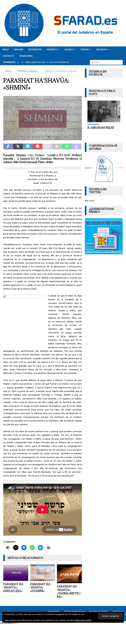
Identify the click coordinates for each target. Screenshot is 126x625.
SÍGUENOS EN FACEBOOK (97, 73)
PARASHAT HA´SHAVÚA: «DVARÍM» (40, 587)
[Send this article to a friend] (47, 147)
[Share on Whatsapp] (67, 147)
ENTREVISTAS (35, 49)
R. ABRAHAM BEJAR (100, 127)
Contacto (8, 56)
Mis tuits (89, 200)
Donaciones (25, 56)
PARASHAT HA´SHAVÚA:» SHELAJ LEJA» (13, 587)
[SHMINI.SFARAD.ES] (42, 138)
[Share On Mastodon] (77, 147)
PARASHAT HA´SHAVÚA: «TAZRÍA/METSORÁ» (69, 591)
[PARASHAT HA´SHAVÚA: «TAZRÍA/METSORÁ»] (69, 573)
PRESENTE (52, 49)
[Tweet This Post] (18, 147)
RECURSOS (101, 49)
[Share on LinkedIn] (28, 147)
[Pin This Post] (37, 147)
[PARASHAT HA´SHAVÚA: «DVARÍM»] (42, 572)
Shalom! (18, 49)
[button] (42, 118)
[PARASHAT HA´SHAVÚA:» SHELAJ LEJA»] (15, 572)
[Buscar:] (106, 62)
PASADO (69, 49)
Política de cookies (83, 620)
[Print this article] (57, 147)
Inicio (5, 49)
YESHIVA (84, 49)
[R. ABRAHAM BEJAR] (103, 111)
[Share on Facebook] (8, 147)
